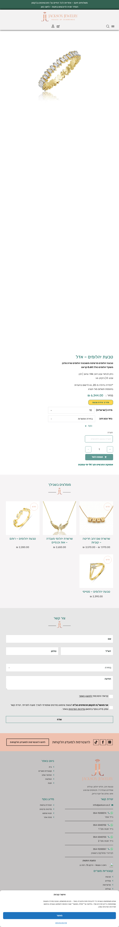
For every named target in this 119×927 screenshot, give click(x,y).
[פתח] (112, 26)
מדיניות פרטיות (61, 923)
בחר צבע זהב (105, 418)
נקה (90, 426)
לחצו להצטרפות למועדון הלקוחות (27, 742)
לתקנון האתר (86, 696)
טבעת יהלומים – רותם (23, 538)
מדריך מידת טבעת (100, 402)
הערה (110, 432)
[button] (31, 42)
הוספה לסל (97, 457)
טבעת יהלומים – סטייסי (96, 591)
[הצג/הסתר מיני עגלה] (58, 26)
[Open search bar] (107, 26)
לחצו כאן (45, 6)
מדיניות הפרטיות (76, 709)
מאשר (59, 915)
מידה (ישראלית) (104, 410)
